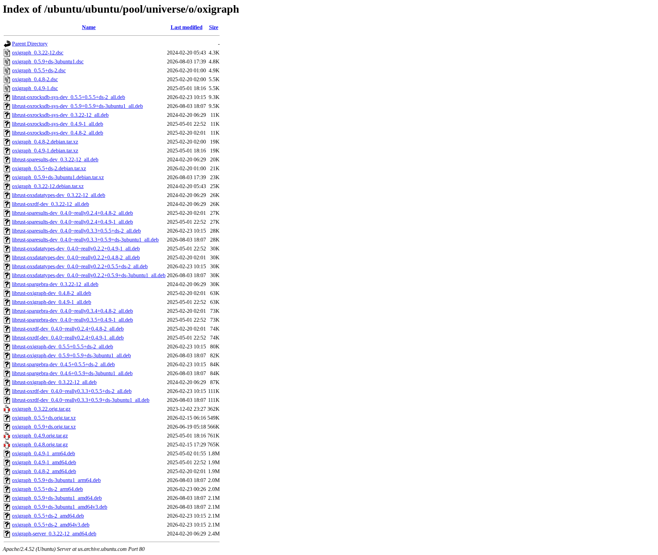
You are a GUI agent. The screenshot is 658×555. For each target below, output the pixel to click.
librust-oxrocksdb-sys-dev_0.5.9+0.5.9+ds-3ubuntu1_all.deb (77, 106)
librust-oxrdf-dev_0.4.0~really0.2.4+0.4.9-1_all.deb (68, 338)
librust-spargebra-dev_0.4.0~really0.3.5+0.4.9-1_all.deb (72, 320)
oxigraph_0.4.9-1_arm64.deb (43, 453)
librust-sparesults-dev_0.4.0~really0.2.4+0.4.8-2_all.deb (72, 213)
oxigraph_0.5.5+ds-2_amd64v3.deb (50, 525)
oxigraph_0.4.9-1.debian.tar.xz (45, 150)
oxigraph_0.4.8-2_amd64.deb (44, 471)
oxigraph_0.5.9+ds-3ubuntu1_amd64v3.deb (59, 507)
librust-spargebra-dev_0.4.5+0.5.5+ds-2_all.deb (63, 364)
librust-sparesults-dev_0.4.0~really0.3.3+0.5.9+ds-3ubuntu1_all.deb (85, 240)
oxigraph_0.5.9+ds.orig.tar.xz (44, 427)
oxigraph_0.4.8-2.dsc (35, 79)
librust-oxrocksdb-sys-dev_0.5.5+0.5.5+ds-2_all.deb (68, 97)
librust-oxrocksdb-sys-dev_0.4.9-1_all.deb (57, 124)
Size (213, 27)
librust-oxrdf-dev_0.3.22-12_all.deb (50, 204)
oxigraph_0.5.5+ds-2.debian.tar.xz (49, 168)
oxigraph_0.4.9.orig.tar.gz (40, 436)
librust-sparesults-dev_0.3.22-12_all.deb (55, 159)
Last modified (187, 27)
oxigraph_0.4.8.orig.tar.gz (40, 444)
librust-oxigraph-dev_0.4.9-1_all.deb (51, 302)
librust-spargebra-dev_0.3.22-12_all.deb (55, 284)
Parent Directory (30, 44)
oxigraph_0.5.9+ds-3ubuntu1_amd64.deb (57, 498)
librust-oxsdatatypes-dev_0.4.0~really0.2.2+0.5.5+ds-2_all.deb (80, 266)
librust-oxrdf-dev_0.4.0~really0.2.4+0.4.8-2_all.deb (68, 329)
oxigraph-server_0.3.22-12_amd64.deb (54, 533)
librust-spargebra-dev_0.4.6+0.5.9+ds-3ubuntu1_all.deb (72, 373)
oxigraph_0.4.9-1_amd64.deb (44, 462)
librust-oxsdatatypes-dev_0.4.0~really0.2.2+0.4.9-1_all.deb (76, 248)
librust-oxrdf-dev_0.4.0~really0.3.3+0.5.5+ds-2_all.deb (72, 391)
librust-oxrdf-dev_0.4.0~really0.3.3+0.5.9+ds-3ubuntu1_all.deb (80, 400)
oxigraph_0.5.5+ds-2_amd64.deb (48, 516)
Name (89, 27)
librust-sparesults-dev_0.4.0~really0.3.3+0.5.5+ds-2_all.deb (76, 231)
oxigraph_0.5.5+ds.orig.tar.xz (44, 418)
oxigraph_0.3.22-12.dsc (37, 53)
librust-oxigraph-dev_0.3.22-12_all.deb (54, 382)
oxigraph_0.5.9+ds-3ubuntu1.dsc (48, 61)
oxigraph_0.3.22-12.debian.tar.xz (48, 186)
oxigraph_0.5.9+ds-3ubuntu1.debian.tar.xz (58, 177)
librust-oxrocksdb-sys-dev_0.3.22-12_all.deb (60, 115)
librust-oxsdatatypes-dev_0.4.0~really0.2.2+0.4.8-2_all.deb (76, 257)
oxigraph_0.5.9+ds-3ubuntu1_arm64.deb (56, 480)
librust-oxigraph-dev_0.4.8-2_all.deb (51, 293)
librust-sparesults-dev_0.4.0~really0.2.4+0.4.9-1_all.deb (72, 222)
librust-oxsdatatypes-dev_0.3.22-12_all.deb (58, 195)
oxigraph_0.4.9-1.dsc (35, 88)
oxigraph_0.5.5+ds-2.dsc (39, 70)
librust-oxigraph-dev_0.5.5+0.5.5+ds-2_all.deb (62, 346)
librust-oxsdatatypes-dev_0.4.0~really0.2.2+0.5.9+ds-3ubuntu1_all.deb (89, 275)
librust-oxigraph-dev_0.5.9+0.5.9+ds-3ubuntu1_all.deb (71, 355)
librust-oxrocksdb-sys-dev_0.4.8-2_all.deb (57, 133)
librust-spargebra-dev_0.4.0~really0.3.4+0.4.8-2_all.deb (72, 311)
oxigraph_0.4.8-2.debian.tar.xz (45, 142)
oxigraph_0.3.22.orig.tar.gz (41, 409)
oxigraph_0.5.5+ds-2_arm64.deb (47, 489)
